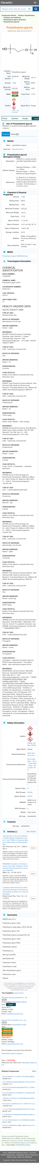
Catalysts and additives (12, 17)
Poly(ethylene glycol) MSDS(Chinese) (15, 256)
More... (34, 1071)
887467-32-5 (6, 1111)
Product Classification (26, 15)
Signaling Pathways (23, 167)
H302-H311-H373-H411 (31, 754)
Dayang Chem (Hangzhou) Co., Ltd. (14, 1020)
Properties (5, 134)
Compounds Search (7, 2)
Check (10, 1004)
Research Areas (22, 171)
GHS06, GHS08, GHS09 (31, 744)
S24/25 (29, 796)
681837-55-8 (6, 1095)
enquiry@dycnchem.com (14, 1044)
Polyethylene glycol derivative (15, 20)
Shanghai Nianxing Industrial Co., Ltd (14, 997)
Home (5, 1153)
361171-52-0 (6, 1122)
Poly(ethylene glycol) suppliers (12, 1053)
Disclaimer (28, 1157)
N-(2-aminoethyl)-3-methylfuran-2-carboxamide (18, 1093)
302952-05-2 (6, 1078)
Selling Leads (11, 1157)
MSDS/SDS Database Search (18, 1153)
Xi (28, 788)
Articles (14, 134)
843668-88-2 (6, 1127)
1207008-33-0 (7, 1106)
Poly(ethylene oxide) (19, 1024)
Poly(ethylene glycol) (11, 22)
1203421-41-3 (7, 1084)
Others (22, 169)
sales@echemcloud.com (14, 1013)
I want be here (19, 993)
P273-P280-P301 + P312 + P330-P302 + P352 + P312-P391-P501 (31, 764)
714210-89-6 (6, 1100)
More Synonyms (17, 149)
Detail (33, 848)
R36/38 (29, 792)
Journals (32, 1153)
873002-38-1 (6, 1089)
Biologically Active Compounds (27, 1155)
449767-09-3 (6, 1116)
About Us (20, 1157)
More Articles (31, 831)
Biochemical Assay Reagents (26, 173)
